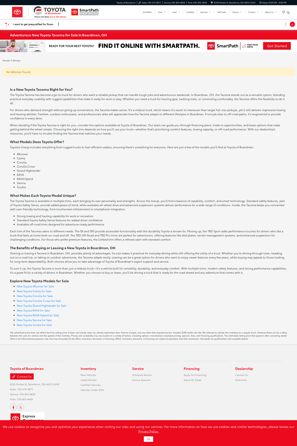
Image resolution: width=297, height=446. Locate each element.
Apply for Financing (195, 375)
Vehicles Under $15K (92, 390)
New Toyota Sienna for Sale (34, 320)
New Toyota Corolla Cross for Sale (39, 301)
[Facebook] (13, 407)
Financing (192, 368)
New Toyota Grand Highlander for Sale (42, 305)
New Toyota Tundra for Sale (34, 325)
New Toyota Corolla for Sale (35, 296)
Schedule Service (142, 375)
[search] (288, 13)
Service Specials (141, 380)
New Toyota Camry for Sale (34, 291)
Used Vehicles (89, 380)
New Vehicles (88, 375)
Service (138, 368)
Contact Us (24, 376)
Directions (241, 380)
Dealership (244, 368)
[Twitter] (20, 407)
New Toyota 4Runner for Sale (35, 286)
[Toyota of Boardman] (39, 12)
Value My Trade (192, 380)
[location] (212, 2)
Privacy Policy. (148, 431)
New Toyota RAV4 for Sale (33, 310)
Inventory (88, 368)
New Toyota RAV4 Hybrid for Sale (38, 315)
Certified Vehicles (91, 385)
